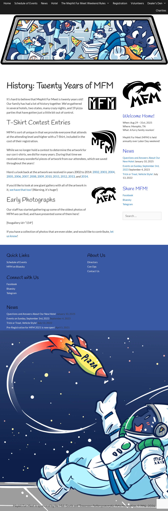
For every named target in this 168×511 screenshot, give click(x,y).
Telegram (128, 204)
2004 (111, 172)
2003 (103, 172)
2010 (48, 176)
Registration (120, 3)
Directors (92, 262)
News (44, 3)
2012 (64, 176)
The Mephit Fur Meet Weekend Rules (83, 3)
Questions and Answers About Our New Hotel (31, 313)
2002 (96, 172)
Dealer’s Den (154, 3)
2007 (25, 176)
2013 (71, 176)
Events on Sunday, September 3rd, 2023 (28, 318)
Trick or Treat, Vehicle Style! (138, 174)
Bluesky (127, 199)
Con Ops (91, 266)
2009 (40, 176)
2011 (56, 176)
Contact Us (93, 271)
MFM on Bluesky (16, 266)
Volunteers (137, 3)
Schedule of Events (25, 3)
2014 (84, 176)
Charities (161, 11)
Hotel (54, 3)
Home (7, 3)
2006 (17, 176)
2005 (10, 176)
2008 (33, 176)
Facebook (128, 195)
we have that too (20, 189)
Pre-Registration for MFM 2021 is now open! (31, 327)
